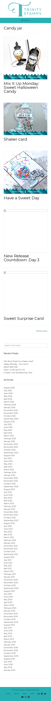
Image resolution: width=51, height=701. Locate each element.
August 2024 (9, 455)
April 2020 (8, 602)
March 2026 (9, 402)
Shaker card (15, 139)
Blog (25, 693)
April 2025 (8, 433)
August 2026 (9, 388)
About (16, 693)
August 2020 (9, 591)
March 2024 (9, 470)
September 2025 (11, 419)
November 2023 (11, 481)
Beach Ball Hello (11, 367)
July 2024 (8, 458)
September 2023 (11, 486)
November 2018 (11, 650)
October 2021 (9, 551)
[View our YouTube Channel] (22, 697)
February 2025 (10, 438)
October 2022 (10, 518)
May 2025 (8, 430)
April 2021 (8, 568)
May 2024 (8, 464)
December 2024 (11, 444)
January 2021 (9, 577)
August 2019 (9, 625)
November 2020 (11, 583)
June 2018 (8, 664)
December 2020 (11, 580)
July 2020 (8, 594)
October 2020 (10, 585)
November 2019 (11, 616)
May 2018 (8, 667)
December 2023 (11, 478)
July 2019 (8, 628)
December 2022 (11, 512)
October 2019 (9, 619)
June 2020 (8, 597)
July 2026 (8, 390)
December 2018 (11, 647)
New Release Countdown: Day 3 (21, 257)
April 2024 (8, 467)
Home (8, 693)
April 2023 (8, 501)
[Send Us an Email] (39, 693)
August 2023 (9, 489)
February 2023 (10, 506)
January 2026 (9, 407)
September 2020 (11, 588)
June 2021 (8, 563)
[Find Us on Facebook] (42, 693)
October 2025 (9, 416)
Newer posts (41, 331)
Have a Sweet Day (21, 198)
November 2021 (11, 549)
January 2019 (9, 645)
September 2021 (11, 554)
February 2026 (10, 405)
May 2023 (8, 498)
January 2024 (9, 475)
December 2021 (11, 546)
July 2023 (8, 492)
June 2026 (8, 393)
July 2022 (8, 526)
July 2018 (8, 662)
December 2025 (11, 410)
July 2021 (8, 560)
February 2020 (10, 608)
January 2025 (9, 441)
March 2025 (9, 436)
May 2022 (8, 532)
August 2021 (9, 557)
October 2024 (10, 450)
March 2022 (9, 537)
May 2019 (8, 633)
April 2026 (8, 399)
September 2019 (11, 622)
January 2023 (9, 509)
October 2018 (10, 653)
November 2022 (11, 515)
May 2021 (8, 566)
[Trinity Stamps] (25, 9)
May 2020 (8, 599)
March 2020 (9, 605)
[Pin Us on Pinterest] (29, 697)
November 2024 (11, 447)
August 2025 (9, 422)
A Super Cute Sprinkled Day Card (18, 373)
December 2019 (11, 614)
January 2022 (9, 543)
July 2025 (8, 424)
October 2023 (10, 484)
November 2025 (11, 413)
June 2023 (8, 495)
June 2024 (8, 461)
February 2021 (10, 574)
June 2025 (8, 427)
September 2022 (11, 520)
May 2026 (8, 396)
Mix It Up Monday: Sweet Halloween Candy (21, 87)
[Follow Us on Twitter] (45, 693)
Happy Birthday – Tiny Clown (16, 364)
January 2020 (9, 611)
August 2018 (9, 659)
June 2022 (8, 529)
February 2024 (10, 472)
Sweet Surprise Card (24, 318)
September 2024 (11, 453)
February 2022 (10, 540)
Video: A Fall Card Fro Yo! (14, 370)
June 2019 (8, 631)
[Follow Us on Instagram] (26, 697)
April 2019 (8, 636)
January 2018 (9, 670)
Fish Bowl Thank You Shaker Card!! (18, 361)
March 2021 (9, 571)
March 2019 (9, 639)
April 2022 (8, 534)
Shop (32, 693)
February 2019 (10, 642)
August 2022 (9, 523)
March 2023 (9, 503)
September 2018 (11, 656)
